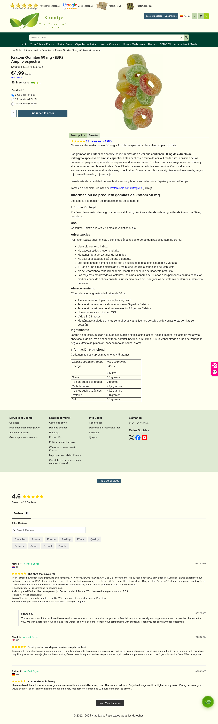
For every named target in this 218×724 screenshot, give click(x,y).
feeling (66, 539)
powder (36, 539)
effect (80, 539)
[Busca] (186, 38)
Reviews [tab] (18, 513)
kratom (51, 539)
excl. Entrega (16, 77)
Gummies (20, 539)
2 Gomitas (25, 94)
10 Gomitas (26, 99)
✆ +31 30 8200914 (139, 423)
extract (48, 546)
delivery (19, 546)
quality (94, 539)
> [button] (110, 703)
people (62, 546)
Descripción (78, 135)
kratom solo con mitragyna (126, 188)
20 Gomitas (26, 103)
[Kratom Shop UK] (39, 21)
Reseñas (93, 135)
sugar (33, 546)
